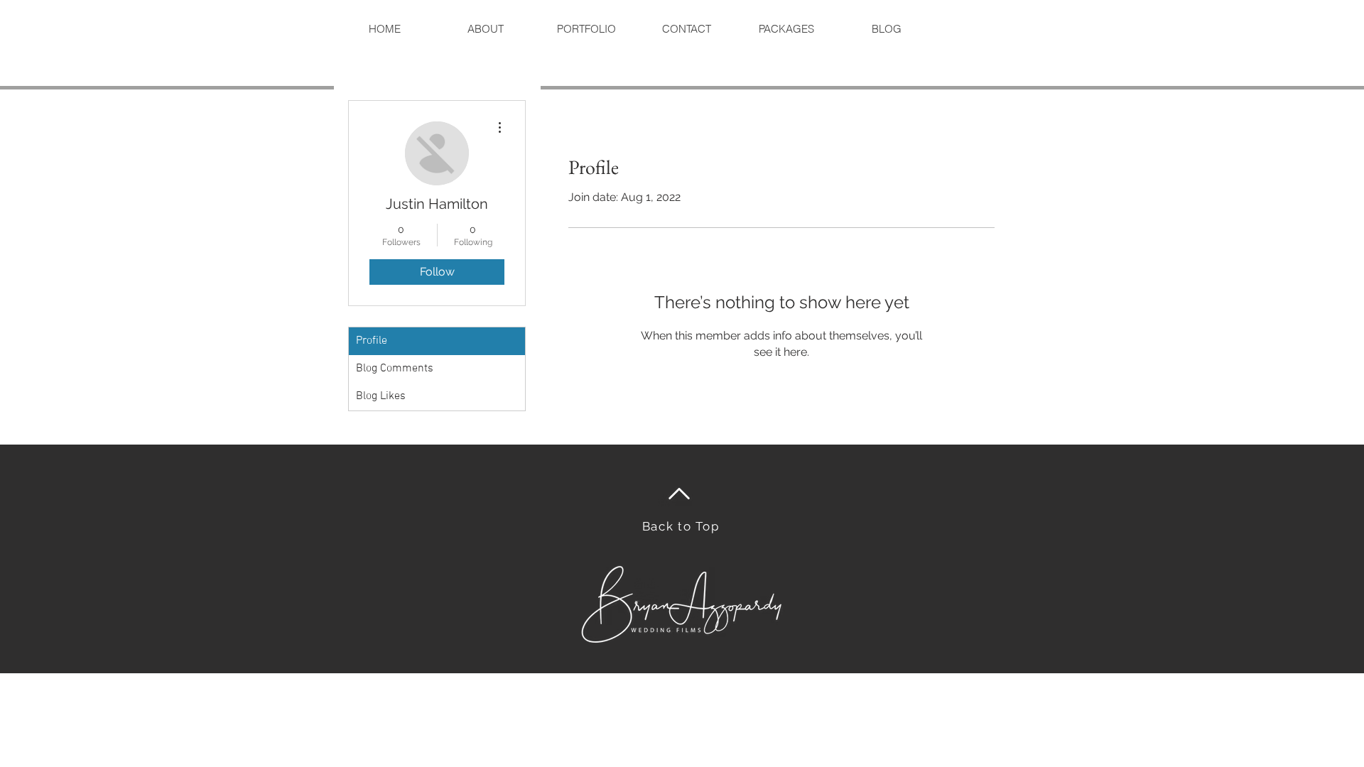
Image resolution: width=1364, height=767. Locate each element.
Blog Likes (381, 396)
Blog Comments (394, 368)
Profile (371, 341)
